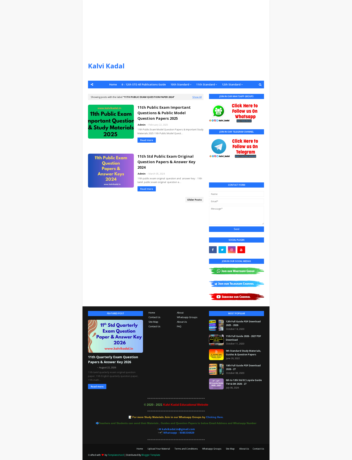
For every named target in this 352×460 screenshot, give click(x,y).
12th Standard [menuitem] (231, 84)
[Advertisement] (176, 25)
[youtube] (241, 249)
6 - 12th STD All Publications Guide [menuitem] (144, 84)
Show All (197, 97)
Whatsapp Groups (187, 317)
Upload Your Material (159, 448)
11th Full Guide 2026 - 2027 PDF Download (243, 337)
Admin (142, 124)
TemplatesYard (116, 455)
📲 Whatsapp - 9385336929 (177, 432)
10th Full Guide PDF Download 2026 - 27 (243, 367)
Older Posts (194, 199)
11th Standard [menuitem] (205, 84)
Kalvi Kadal (106, 65)
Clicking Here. (177, 417)
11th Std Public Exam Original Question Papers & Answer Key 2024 (166, 162)
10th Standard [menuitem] (179, 84)
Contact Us (154, 317)
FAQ (179, 326)
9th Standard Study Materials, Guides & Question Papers (243, 352)
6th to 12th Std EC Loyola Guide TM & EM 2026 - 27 (244, 381)
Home (151, 312)
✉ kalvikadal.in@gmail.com (177, 429)
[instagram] (232, 249)
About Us (182, 321)
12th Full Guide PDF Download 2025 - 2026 (243, 323)
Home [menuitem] (113, 84)
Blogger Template (151, 455)
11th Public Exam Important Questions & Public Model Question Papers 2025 (164, 113)
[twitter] (222, 249)
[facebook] (213, 249)
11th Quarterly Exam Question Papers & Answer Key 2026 (113, 359)
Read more (146, 140)
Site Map (153, 321)
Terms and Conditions (186, 448)
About (180, 312)
